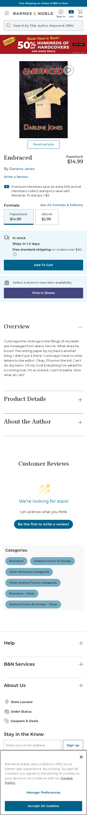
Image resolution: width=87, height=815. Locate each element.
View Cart (73, 768)
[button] (43, 407)
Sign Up (12, 800)
